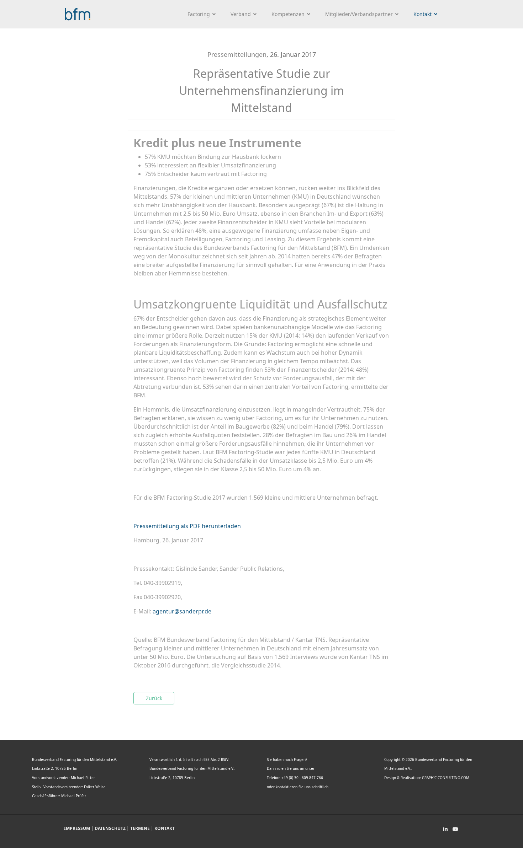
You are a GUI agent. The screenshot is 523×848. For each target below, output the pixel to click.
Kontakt (422, 14)
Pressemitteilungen (236, 54)
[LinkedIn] (445, 829)
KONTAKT (164, 828)
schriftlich (320, 786)
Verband (241, 14)
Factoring (198, 14)
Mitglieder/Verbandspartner (359, 14)
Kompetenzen (288, 14)
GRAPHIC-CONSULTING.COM (445, 777)
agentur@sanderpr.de (182, 611)
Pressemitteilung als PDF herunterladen (187, 526)
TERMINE (140, 828)
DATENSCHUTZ (110, 828)
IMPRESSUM (77, 828)
